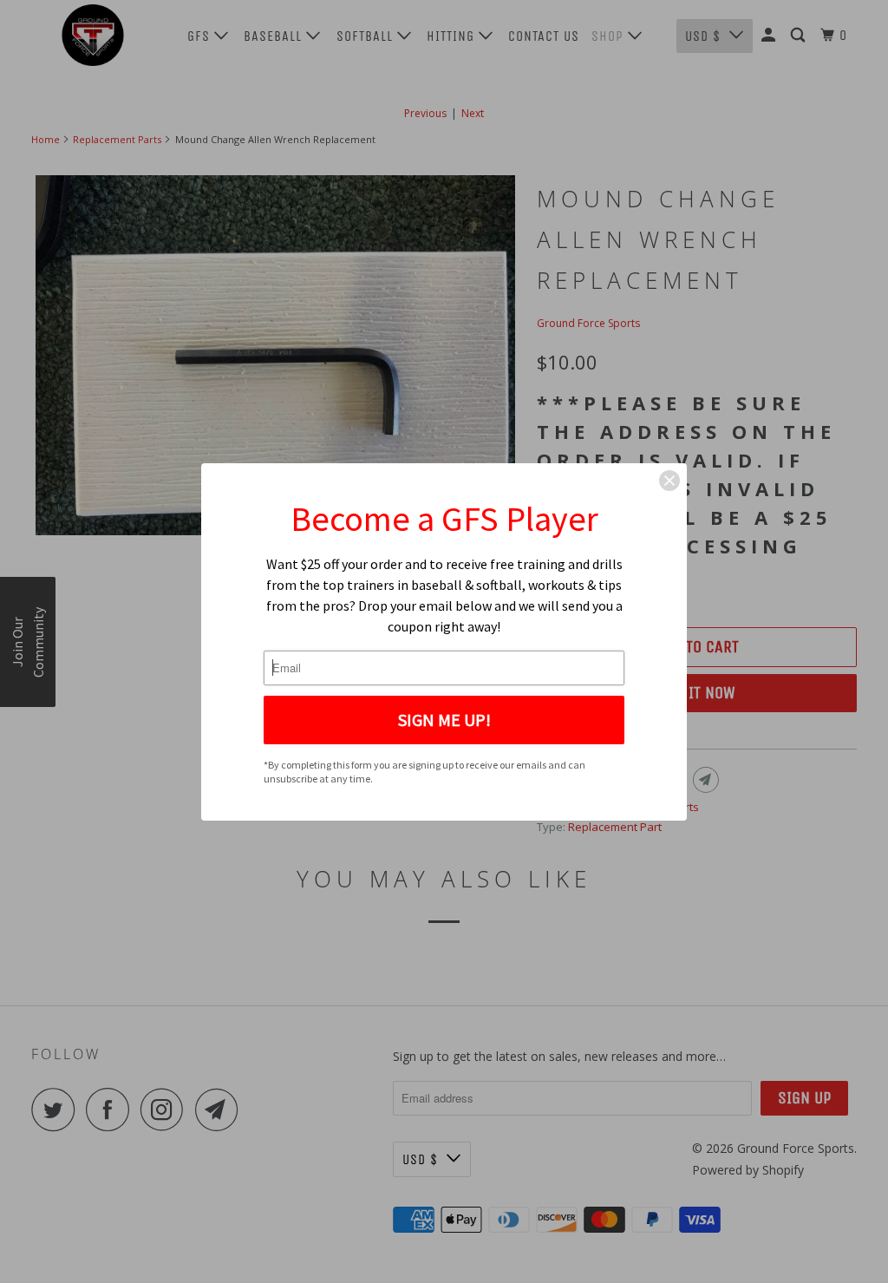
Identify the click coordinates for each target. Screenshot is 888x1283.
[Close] (669, 480)
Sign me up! (444, 719)
